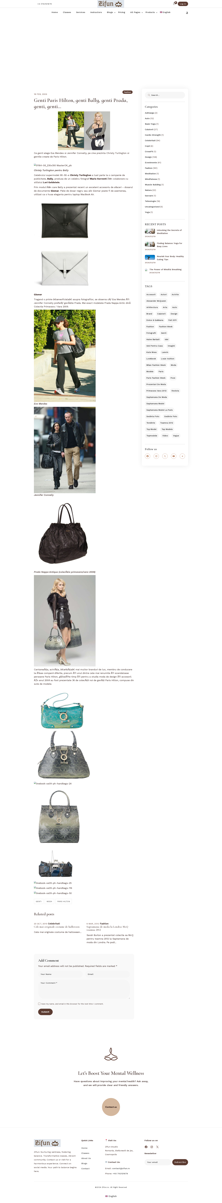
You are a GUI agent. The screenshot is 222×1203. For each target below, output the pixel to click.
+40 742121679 (120, 1173)
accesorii (151, 294)
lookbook (151, 359)
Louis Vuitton (167, 359)
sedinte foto (170, 416)
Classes (85, 1153)
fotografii (151, 333)
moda (49, 901)
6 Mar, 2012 (93, 923)
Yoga (147, 212)
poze (173, 378)
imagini (171, 346)
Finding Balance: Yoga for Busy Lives (169, 245)
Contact (85, 1168)
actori (164, 294)
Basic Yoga (150, 124)
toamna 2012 (166, 423)
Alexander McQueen (156, 301)
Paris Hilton (63, 901)
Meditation (150, 173)
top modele (167, 429)
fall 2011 (172, 320)
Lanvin (165, 352)
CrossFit (149, 151)
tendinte (150, 423)
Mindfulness (151, 179)
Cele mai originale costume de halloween (57, 926)
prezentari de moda (156, 384)
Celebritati (150, 140)
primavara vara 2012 (156, 391)
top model (151, 429)
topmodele (151, 436)
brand (149, 314)
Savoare (149, 195)
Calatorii (149, 129)
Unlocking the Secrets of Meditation (169, 231)
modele (150, 371)
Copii (147, 146)
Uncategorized (152, 206)
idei (166, 339)
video (165, 436)
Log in (183, 4)
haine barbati (153, 339)
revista (175, 391)
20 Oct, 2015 (40, 923)
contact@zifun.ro (121, 1168)
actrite (175, 294)
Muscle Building (153, 184)
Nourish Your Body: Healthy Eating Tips (170, 258)
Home (84, 1148)
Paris (161, 371)
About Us (86, 1158)
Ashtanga (149, 113)
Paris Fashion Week (155, 378)
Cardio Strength (153, 135)
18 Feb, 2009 (40, 94)
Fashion (88, 39)
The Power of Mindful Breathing (165, 269)
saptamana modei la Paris (159, 410)
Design (148, 157)
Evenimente (151, 162)
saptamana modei (155, 403)
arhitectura (152, 307)
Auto (147, 118)
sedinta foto (152, 416)
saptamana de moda (156, 397)
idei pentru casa (154, 346)
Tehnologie (150, 201)
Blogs (84, 1163)
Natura (148, 190)
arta (165, 307)
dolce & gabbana (154, 320)
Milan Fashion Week (156, 365)
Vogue (176, 436)
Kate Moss (151, 352)
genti (38, 901)
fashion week (166, 326)
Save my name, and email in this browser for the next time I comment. (72, 1004)
